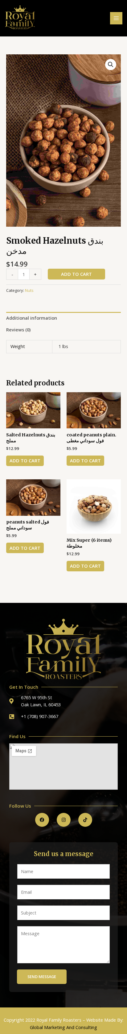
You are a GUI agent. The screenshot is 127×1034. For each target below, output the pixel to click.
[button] (110, 64)
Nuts (29, 290)
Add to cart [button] (25, 460)
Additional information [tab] (31, 318)
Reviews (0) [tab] (18, 329)
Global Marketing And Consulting (63, 1027)
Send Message (41, 976)
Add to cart (76, 274)
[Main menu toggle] (116, 18)
